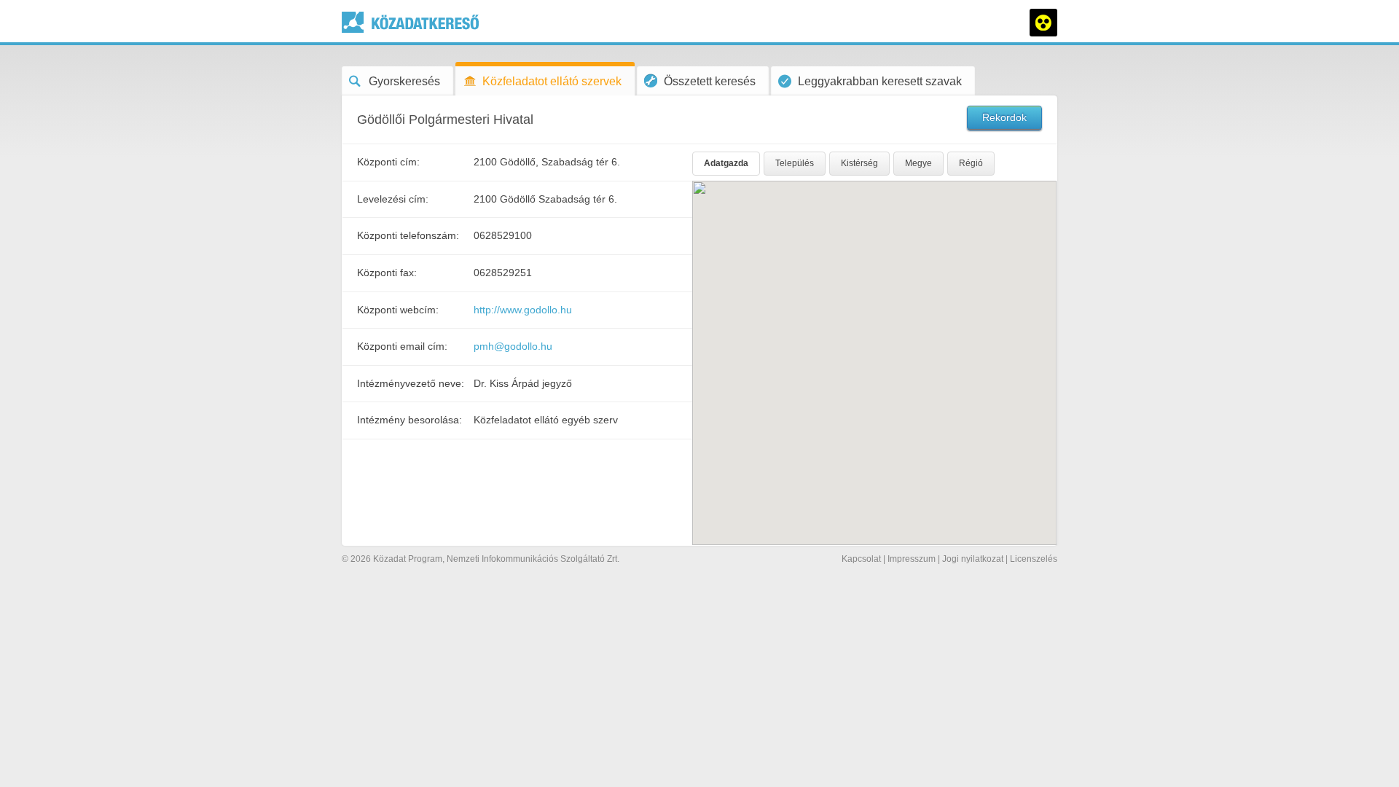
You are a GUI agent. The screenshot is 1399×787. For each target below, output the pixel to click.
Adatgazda (726, 163)
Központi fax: (387, 272)
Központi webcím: (398, 310)
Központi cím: (388, 162)
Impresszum (911, 559)
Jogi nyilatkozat (972, 559)
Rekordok (1004, 117)
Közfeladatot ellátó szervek (552, 81)
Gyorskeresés (404, 81)
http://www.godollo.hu (523, 310)
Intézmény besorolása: (409, 420)
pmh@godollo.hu (513, 346)
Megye (918, 163)
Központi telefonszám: (408, 235)
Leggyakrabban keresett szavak (880, 81)
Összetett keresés (710, 81)
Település (794, 163)
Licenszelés (1033, 559)
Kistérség (859, 163)
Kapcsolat (861, 559)
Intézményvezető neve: (410, 383)
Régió (971, 163)
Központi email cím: (402, 346)
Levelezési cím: (392, 199)
